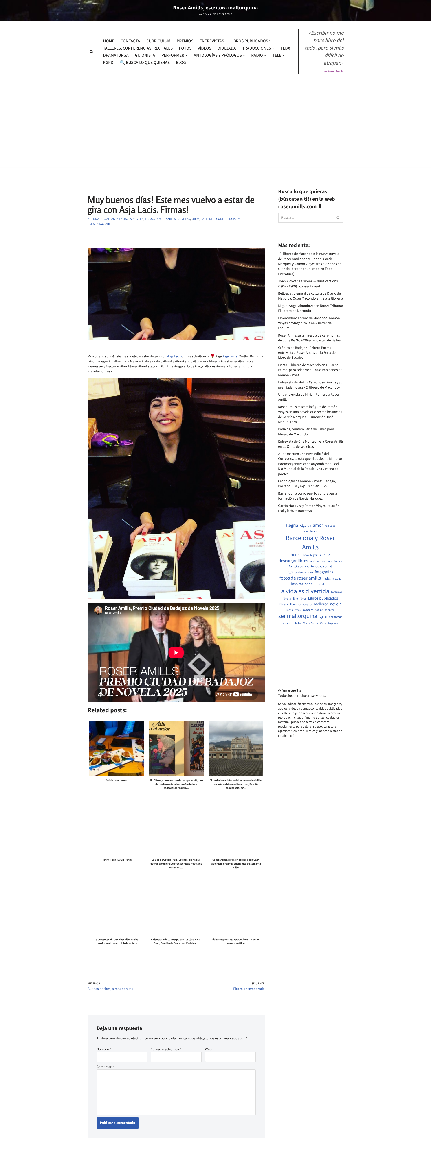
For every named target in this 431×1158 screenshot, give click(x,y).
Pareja (289, 610)
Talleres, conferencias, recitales (138, 48)
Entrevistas (212, 41)
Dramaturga (116, 55)
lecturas (336, 592)
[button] (270, 41)
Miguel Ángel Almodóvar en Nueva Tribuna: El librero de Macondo (310, 308)
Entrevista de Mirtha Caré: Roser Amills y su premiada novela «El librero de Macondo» (310, 385)
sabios (319, 610)
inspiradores (322, 584)
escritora (327, 561)
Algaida (305, 525)
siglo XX (323, 617)
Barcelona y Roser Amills (310, 543)
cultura (325, 555)
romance (308, 610)
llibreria (283, 604)
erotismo (315, 561)
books (296, 555)
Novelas (183, 219)
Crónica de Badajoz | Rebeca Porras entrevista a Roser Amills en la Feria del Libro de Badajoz (307, 352)
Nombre (104, 1049)
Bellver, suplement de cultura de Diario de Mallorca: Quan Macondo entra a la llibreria (310, 296)
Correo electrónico (166, 1049)
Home (108, 41)
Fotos (185, 48)
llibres (293, 604)
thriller (298, 623)
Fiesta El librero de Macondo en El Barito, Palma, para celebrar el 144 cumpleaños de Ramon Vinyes (310, 370)
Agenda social (99, 219)
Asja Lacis (174, 356)
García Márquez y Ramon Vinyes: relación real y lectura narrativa (309, 508)
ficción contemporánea (300, 572)
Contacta (130, 41)
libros (303, 599)
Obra (195, 219)
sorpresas (335, 617)
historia (336, 579)
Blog (181, 62)
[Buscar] (91, 51)
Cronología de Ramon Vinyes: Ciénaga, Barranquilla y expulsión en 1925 (307, 484)
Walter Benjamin (329, 623)
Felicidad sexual (321, 567)
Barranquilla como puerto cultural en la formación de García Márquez (307, 496)
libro (295, 599)
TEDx (285, 48)
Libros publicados (323, 598)
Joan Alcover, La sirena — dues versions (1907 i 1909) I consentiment (308, 284)
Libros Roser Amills (160, 219)
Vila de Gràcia (310, 623)
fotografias (324, 572)
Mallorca (321, 604)
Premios (185, 41)
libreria (287, 599)
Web (208, 1049)
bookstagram (310, 555)
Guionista (145, 55)
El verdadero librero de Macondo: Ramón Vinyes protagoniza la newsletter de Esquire (309, 323)
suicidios (287, 623)
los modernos (305, 604)
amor (318, 525)
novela (335, 604)
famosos (338, 561)
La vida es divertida (303, 591)
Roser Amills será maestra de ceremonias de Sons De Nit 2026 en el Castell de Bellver (310, 338)
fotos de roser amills (300, 578)
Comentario (107, 1066)
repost (298, 610)
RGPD (108, 62)
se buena (329, 610)
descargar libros (293, 561)
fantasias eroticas (299, 567)
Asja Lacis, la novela (127, 219)
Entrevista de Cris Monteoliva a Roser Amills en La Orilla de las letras (310, 444)
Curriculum (158, 41)
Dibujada (227, 48)
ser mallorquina (297, 616)
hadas (327, 578)
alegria (291, 525)
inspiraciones (301, 584)
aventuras (310, 531)
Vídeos (204, 48)
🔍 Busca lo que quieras (145, 62)
